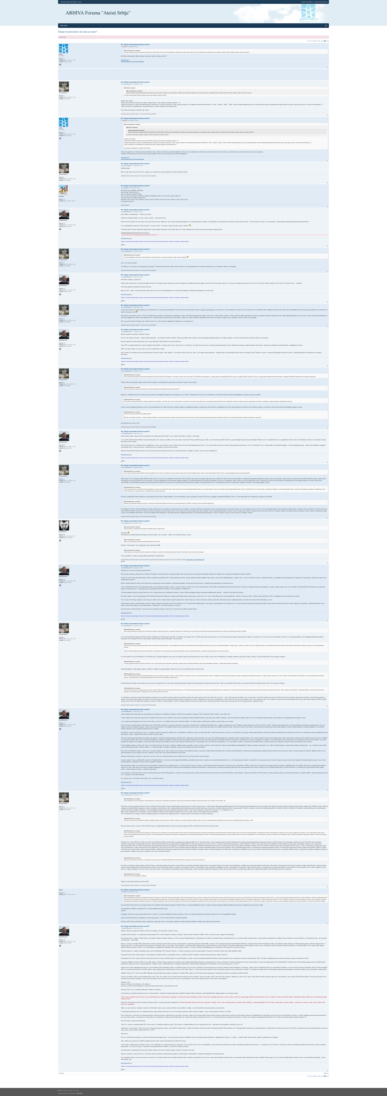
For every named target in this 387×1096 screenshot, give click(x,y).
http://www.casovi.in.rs (126, 238)
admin (125, 46)
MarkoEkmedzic (127, 211)
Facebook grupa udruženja (320, 2)
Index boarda (63, 25)
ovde (166, 908)
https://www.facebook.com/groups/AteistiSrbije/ (132, 61)
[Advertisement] (158, 74)
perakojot (126, 187)
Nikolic (125, 891)
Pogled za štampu (326, 26)
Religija (70, 1090)
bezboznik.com (191, 559)
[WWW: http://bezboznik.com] (60, 540)
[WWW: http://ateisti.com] (60, 65)
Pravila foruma (62, 37)
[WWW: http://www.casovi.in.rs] (60, 229)
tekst (204, 921)
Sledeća (326, 1073)
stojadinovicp (127, 523)
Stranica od (316, 41)
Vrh (327, 67)
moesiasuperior (127, 84)
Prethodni (61, 1073)
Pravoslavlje (76, 1090)
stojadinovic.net (199, 559)
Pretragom (124, 914)
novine (257, 905)
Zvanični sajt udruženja (307, 2)
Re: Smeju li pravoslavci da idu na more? (135, 44)
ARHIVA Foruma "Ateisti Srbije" (98, 12)
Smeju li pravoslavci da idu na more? (77, 31)
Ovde (122, 918)
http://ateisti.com (125, 60)
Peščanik (237, 905)
